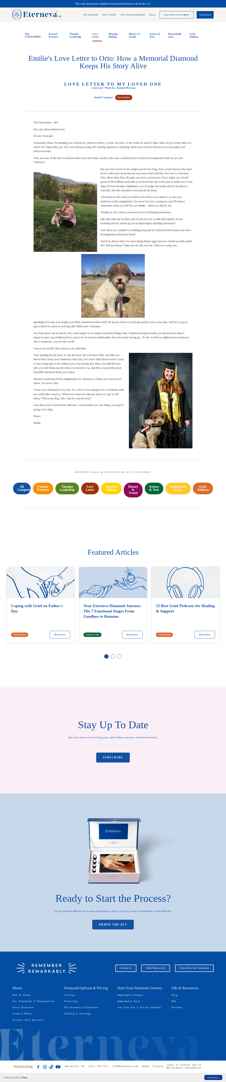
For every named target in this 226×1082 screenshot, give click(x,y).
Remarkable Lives (174, 35)
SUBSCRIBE (113, 757)
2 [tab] (113, 656)
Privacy (158, 1066)
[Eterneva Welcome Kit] (113, 852)
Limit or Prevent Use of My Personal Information (184, 1067)
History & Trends (134, 35)
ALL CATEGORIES (33, 35)
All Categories (24, 488)
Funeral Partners (53, 35)
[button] (90, 15)
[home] (36, 15)
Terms (145, 1066)
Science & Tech (155, 35)
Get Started (205, 14)
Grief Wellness (194, 35)
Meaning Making (113, 35)
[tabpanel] (40, 605)
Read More (60, 634)
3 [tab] (120, 656)
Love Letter (95, 35)
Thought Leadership (75, 35)
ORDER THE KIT (113, 924)
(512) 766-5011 (98, 1066)
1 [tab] (106, 656)
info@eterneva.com (125, 1066)
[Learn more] (176, 14)
